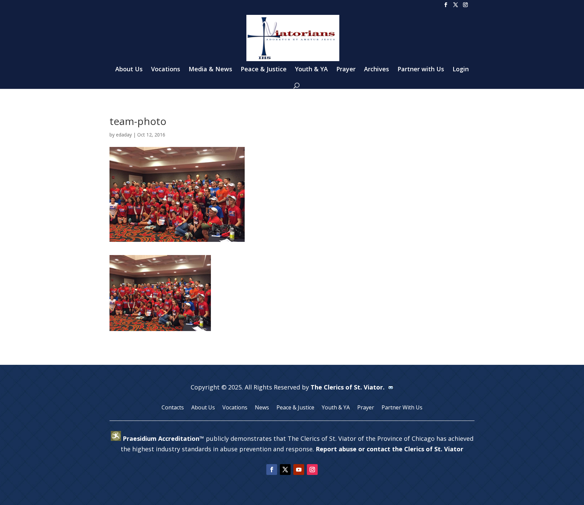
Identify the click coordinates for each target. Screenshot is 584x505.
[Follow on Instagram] (312, 469)
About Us (129, 70)
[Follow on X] (285, 469)
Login (461, 70)
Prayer (346, 70)
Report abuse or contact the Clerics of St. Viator (389, 449)
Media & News (210, 70)
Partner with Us (420, 70)
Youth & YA (311, 70)
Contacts (173, 408)
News (262, 408)
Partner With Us (402, 408)
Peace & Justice (264, 70)
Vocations (165, 70)
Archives (376, 70)
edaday (124, 134)
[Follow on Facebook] (271, 469)
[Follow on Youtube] (298, 469)
